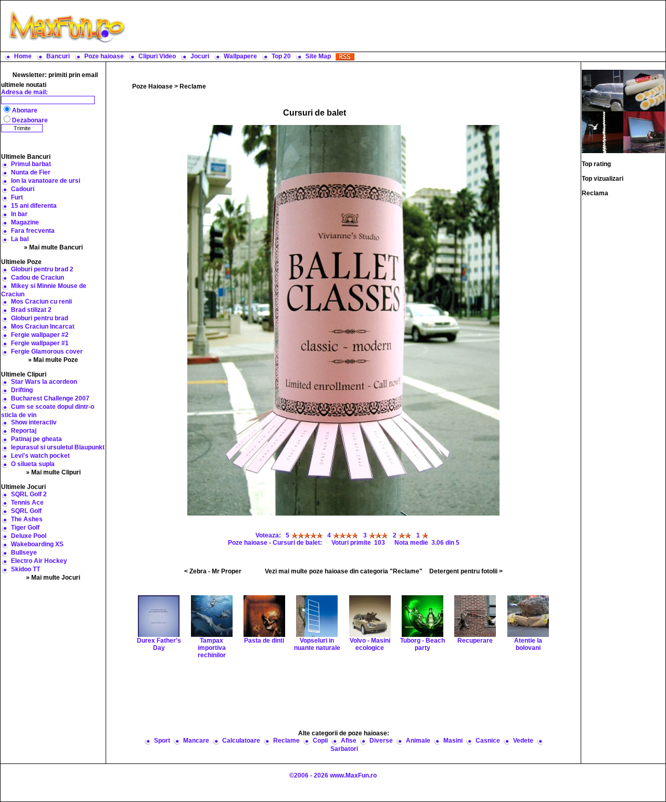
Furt (17, 197)
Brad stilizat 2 (31, 310)
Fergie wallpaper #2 (40, 335)
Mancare (196, 740)
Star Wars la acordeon (44, 381)
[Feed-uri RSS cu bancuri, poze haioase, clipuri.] (345, 56)
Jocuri (199, 56)
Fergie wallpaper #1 (40, 343)
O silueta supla (33, 464)
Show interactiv (34, 422)
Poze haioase (104, 56)
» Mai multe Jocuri (53, 577)
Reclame (193, 86)
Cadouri (22, 189)
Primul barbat (31, 164)
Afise (348, 740)
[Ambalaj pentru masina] (602, 90)
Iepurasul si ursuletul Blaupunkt (58, 447)
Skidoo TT (25, 569)
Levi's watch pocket (40, 455)
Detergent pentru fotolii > (466, 571)
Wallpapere (240, 56)
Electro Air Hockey (39, 561)
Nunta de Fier (30, 172)
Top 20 (281, 56)
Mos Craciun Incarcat (42, 326)
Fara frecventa (33, 230)
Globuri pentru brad (39, 318)
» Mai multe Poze (53, 360)
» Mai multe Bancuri (53, 247)
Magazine (25, 222)
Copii (320, 740)
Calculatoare (241, 740)
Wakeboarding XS (37, 544)
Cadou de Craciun (37, 277)
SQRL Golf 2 (29, 494)
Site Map (318, 56)
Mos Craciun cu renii (41, 301)
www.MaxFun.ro (353, 775)
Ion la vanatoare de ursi (45, 180)
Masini (453, 740)
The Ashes (27, 519)
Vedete (523, 740)
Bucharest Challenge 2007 (50, 398)
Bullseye (24, 552)
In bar (19, 214)
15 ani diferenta (34, 205)
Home (23, 56)
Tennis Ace (27, 502)
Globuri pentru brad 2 (42, 269)
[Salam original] (644, 90)
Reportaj (23, 430)
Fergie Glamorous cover (47, 351)
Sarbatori (344, 749)
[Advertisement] (398, 26)
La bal (20, 239)
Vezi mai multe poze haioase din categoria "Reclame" (343, 571)
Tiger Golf (25, 527)
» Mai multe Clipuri (53, 472)
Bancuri (58, 56)
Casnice (488, 740)
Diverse (381, 740)
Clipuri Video (157, 56)
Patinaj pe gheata (36, 439)
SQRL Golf (26, 511)
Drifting (22, 390)
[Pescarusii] (602, 131)
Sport (162, 740)
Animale (418, 740)
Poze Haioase (152, 86)
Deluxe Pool (28, 536)
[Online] (644, 131)
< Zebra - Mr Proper (212, 571)
